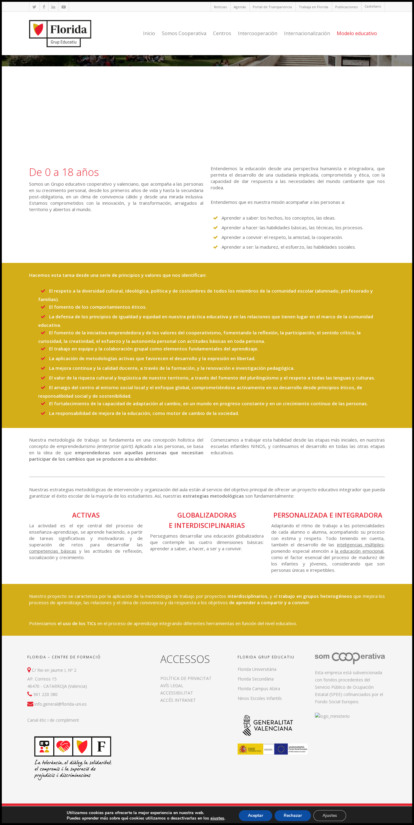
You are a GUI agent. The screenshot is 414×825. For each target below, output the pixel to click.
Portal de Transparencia (272, 7)
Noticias (220, 7)
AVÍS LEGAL (171, 685)
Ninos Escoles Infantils (260, 698)
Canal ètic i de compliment (53, 720)
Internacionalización (307, 33)
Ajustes (329, 815)
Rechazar (293, 815)
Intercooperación (257, 33)
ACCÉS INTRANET (178, 700)
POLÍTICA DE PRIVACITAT (186, 678)
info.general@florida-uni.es (61, 704)
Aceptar (255, 815)
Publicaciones (346, 7)
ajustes (217, 818)
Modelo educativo (357, 33)
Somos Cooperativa (184, 33)
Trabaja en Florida (313, 7)
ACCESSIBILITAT (176, 693)
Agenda (240, 7)
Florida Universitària (257, 669)
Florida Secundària (256, 679)
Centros (222, 33)
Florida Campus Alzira (259, 688)
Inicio (149, 33)
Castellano (373, 6)
